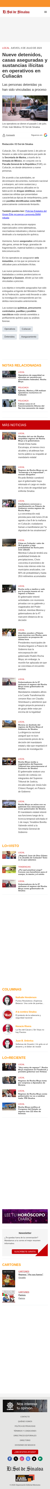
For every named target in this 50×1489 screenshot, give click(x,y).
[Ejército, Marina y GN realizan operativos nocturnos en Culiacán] (9, 391)
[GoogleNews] (28, 1458)
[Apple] (34, 1458)
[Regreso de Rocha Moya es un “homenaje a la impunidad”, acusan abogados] (9, 481)
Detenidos (9, 337)
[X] (16, 1458)
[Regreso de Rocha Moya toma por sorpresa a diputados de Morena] (9, 1081)
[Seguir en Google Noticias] (45, 135)
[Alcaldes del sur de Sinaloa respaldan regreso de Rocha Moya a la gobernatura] (9, 447)
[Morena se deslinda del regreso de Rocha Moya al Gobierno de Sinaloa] (9, 737)
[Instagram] (22, 1458)
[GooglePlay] (40, 1458)
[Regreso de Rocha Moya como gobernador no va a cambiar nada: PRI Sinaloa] (9, 1094)
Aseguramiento (28, 337)
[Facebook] (10, 1458)
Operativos (9, 329)
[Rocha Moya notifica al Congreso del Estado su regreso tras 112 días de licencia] (9, 1109)
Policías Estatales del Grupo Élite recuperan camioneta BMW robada (24, 214)
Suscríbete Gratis (25, 1251)
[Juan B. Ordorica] (7, 1043)
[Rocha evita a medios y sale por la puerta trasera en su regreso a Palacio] (9, 605)
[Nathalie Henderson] (7, 1000)
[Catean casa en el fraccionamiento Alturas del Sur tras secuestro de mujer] (9, 404)
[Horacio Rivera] (7, 1029)
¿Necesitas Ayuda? (25, 1452)
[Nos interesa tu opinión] (25, 1406)
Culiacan (26, 329)
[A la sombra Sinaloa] (7, 1014)
